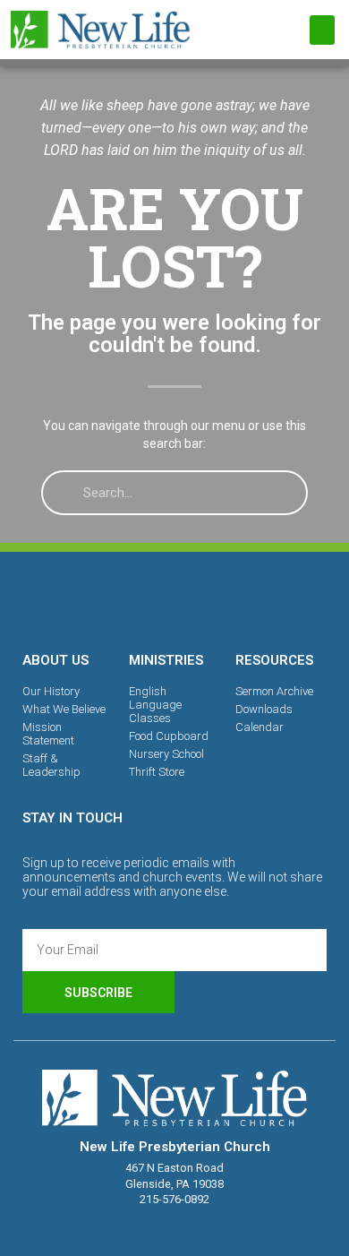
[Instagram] (174, 598)
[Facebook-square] (112, 598)
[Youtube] (236, 598)
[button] (322, 30)
